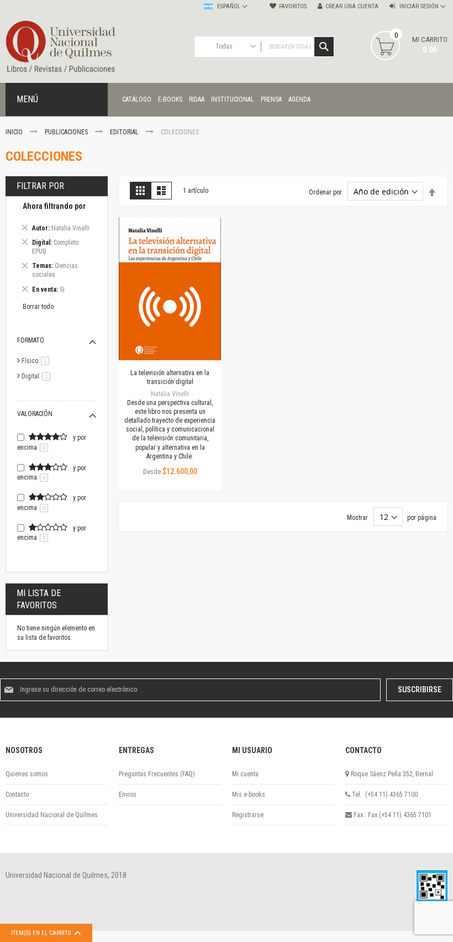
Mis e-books (248, 794)
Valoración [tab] (34, 414)
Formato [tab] (30, 340)
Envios (127, 794)
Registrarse (248, 815)
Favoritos (293, 6)
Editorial (125, 132)
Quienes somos (27, 774)
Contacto (17, 794)
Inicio (15, 132)
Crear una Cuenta (351, 6)
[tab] (56, 249)
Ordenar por (325, 192)
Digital (38, 376)
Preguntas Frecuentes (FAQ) (157, 774)
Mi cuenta (245, 774)
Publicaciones (67, 132)
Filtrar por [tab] (40, 186)
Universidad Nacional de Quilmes (52, 815)
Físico (37, 361)
